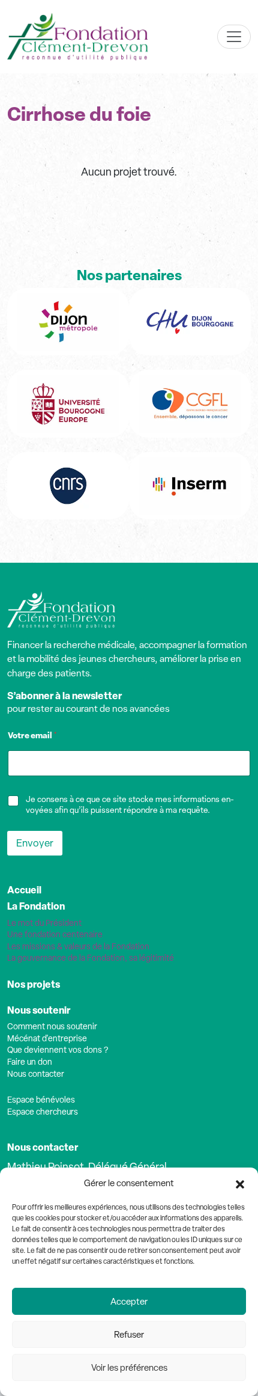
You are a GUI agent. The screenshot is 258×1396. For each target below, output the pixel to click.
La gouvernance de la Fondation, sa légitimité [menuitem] (90, 957)
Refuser (129, 1335)
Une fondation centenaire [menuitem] (55, 934)
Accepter (129, 1302)
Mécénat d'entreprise (47, 1038)
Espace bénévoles (41, 1099)
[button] (240, 1183)
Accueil (24, 889)
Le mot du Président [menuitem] (44, 922)
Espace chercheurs (42, 1111)
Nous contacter (35, 1073)
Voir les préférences (129, 1368)
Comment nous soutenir (52, 1026)
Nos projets (33, 984)
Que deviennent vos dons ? (57, 1049)
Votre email (32, 735)
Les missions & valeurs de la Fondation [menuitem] (78, 946)
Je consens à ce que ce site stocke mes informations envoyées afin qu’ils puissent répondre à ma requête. (130, 804)
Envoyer (34, 843)
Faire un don (29, 1061)
